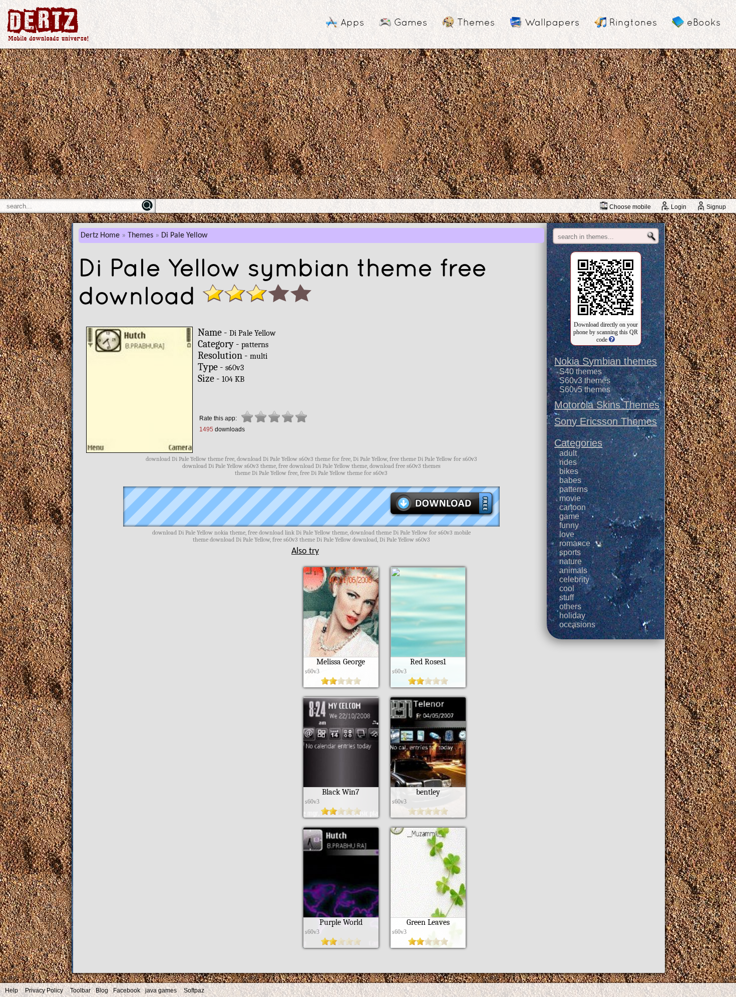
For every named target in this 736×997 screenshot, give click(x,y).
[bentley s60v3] (428, 815)
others (570, 606)
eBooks (703, 22)
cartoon (572, 507)
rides (568, 462)
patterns (573, 489)
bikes (568, 471)
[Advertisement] (368, 124)
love (566, 534)
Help (11, 990)
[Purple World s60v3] (341, 945)
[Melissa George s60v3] (341, 684)
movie (570, 498)
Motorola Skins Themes (606, 404)
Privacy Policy (44, 990)
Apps (352, 22)
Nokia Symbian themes (605, 361)
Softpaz (194, 990)
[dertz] (48, 41)
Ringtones (633, 22)
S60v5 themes (584, 389)
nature (570, 561)
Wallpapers (552, 22)
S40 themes (580, 371)
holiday (572, 615)
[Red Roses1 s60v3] (428, 684)
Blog (102, 990)
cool (566, 588)
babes (570, 480)
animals (573, 570)
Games (410, 22)
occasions (577, 624)
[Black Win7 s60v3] (341, 815)
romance (574, 543)
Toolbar (80, 990)
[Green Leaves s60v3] (428, 945)
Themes (476, 22)
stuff (566, 597)
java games (161, 990)
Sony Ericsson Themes (605, 421)
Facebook (126, 990)
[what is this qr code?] (611, 339)
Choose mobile (630, 206)
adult (568, 453)
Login (678, 206)
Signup (716, 206)
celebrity (574, 579)
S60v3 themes (584, 380)
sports (570, 552)
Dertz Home (100, 235)
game (569, 516)
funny (569, 525)
